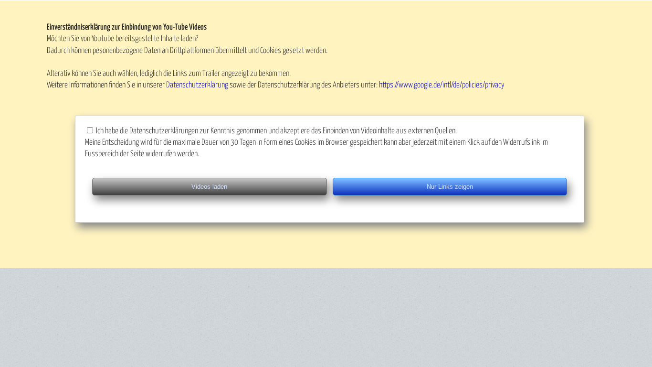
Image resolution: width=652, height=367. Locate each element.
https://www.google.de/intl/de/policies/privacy (442, 85)
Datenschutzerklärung (197, 85)
